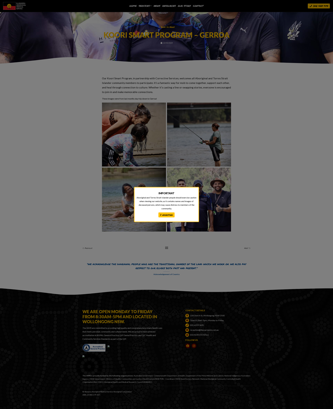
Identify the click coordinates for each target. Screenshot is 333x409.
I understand (166, 214)
